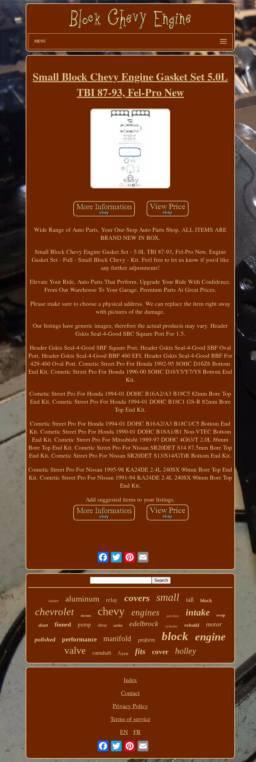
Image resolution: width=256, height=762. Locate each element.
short (43, 625)
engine (210, 637)
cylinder (171, 626)
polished (45, 639)
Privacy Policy (130, 706)
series (118, 625)
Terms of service (130, 719)
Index (130, 680)
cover (160, 652)
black (206, 600)
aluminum (82, 598)
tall (190, 599)
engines (145, 612)
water (53, 600)
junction (172, 616)
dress (102, 625)
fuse (123, 653)
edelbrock (143, 623)
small (167, 597)
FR (137, 732)
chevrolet (54, 611)
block (175, 636)
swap (220, 615)
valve (75, 650)
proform (146, 640)
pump (84, 624)
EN (124, 732)
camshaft (101, 653)
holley (185, 651)
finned (63, 624)
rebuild (191, 625)
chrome (86, 615)
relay (112, 599)
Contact (130, 693)
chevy (111, 611)
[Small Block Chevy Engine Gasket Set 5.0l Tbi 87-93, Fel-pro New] (130, 149)
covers (137, 597)
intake (198, 612)
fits (140, 651)
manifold (117, 638)
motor (214, 624)
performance (79, 639)
